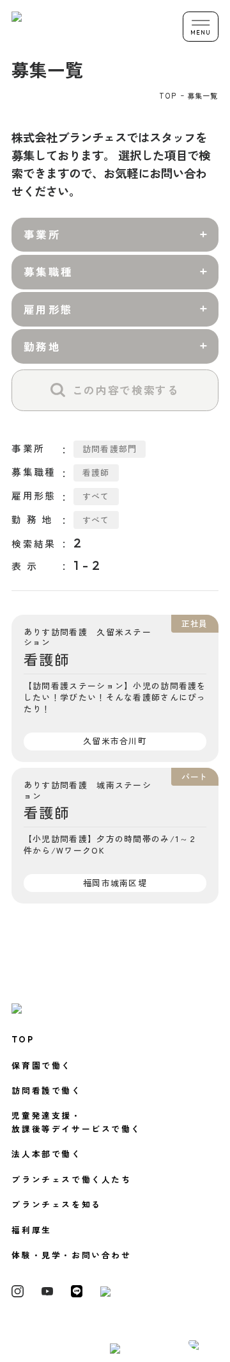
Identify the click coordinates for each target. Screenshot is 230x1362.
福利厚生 (31, 1230)
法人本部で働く (46, 1153)
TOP (168, 95)
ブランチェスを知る (56, 1204)
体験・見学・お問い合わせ (71, 1255)
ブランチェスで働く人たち (71, 1179)
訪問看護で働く (46, 1090)
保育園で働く (42, 1065)
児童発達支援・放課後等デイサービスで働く (76, 1122)
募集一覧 (202, 95)
